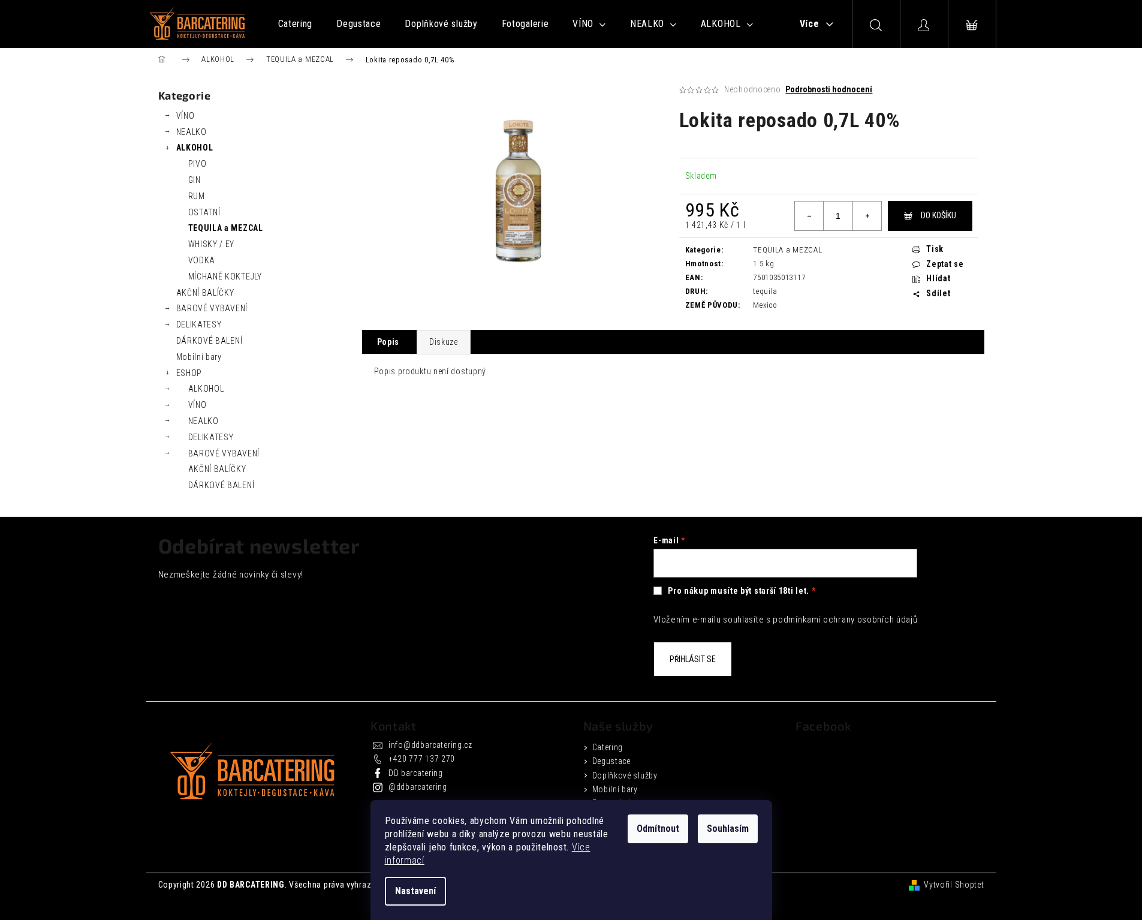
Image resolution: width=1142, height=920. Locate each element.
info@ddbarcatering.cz (430, 745)
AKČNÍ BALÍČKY (205, 292)
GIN (194, 180)
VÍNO (185, 116)
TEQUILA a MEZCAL (225, 228)
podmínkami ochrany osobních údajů (845, 619)
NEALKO (191, 132)
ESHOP (189, 373)
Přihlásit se (693, 659)
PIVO (197, 164)
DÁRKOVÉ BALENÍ (209, 340)
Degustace (611, 761)
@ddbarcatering (417, 787)
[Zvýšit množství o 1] (866, 216)
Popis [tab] (388, 342)
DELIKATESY (199, 324)
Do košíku (938, 215)
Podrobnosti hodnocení (828, 89)
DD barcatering (415, 773)
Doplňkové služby (625, 775)
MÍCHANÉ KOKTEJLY (225, 276)
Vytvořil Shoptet (954, 884)
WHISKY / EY (211, 244)
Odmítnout (658, 828)
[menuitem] (295, 24)
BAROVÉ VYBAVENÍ (212, 308)
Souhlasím (728, 828)
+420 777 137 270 (421, 758)
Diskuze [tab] (443, 342)
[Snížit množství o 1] (809, 216)
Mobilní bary (199, 357)
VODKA (202, 260)
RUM (196, 196)
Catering (607, 747)
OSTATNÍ (204, 212)
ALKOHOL (194, 147)
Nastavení (415, 891)
